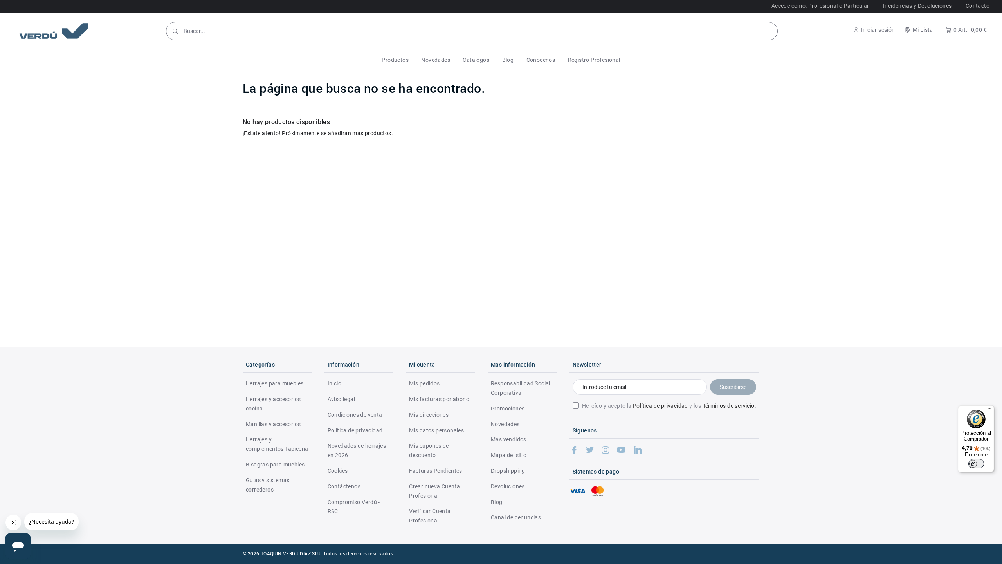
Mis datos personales (436, 430)
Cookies (338, 471)
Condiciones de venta (355, 415)
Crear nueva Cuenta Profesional (434, 491)
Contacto (977, 6)
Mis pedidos (424, 383)
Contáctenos (344, 486)
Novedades (505, 424)
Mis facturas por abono (439, 399)
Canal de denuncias (516, 517)
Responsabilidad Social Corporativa (520, 388)
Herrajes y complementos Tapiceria (277, 444)
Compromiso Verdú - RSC (354, 507)
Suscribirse (733, 387)
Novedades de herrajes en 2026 (357, 450)
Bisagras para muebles (275, 464)
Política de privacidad (660, 406)
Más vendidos (508, 439)
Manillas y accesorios (273, 424)
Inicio (334, 383)
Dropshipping (508, 471)
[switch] (976, 463)
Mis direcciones (429, 415)
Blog (497, 502)
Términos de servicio (729, 406)
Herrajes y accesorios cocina (273, 404)
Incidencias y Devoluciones (917, 6)
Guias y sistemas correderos (267, 485)
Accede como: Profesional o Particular (820, 6)
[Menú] (989, 410)
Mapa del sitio (509, 455)
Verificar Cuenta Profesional (430, 516)
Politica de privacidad (355, 430)
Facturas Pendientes (435, 471)
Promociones (507, 408)
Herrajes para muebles (274, 383)
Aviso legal (341, 399)
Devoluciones (508, 486)
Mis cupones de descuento (429, 450)
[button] (395, 60)
